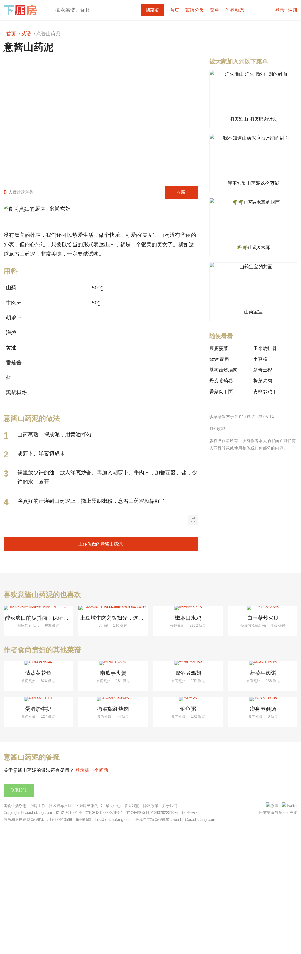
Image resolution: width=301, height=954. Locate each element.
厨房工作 (37, 806)
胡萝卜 (14, 318)
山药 (11, 288)
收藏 (181, 192)
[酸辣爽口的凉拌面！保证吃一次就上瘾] (38, 608)
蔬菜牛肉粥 (263, 673)
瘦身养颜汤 (263, 709)
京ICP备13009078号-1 (104, 812)
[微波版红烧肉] (113, 699)
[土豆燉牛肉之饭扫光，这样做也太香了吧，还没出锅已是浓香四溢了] (113, 608)
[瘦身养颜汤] (262, 699)
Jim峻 (103, 625)
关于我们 (169, 806)
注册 (292, 10)
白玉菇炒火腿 (263, 618)
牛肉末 (14, 303)
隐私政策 (150, 806)
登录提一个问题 (91, 770)
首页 (174, 10)
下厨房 (21, 10)
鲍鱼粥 (188, 709)
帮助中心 (113, 806)
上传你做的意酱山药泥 (100, 543)
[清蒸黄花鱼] (38, 663)
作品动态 (234, 10)
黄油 (11, 348)
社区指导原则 (60, 806)
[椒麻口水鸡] (188, 608)
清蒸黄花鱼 (38, 673)
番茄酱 (14, 362)
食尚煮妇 (58, 209)
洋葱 (11, 333)
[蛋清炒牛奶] (38, 699)
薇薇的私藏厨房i (253, 625)
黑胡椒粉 (16, 392)
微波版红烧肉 (113, 709)
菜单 (214, 10)
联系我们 (18, 790)
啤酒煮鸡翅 (188, 673)
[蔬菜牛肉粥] (262, 663)
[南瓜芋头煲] (113, 663)
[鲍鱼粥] (188, 699)
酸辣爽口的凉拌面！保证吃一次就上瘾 (50, 618)
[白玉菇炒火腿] (262, 608)
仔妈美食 (177, 625)
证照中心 (189, 812)
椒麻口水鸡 (188, 618)
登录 (280, 10)
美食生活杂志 (15, 806)
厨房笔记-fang (28, 625)
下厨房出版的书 (88, 806)
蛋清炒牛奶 (38, 709)
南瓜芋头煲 (113, 673)
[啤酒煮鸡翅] (188, 663)
